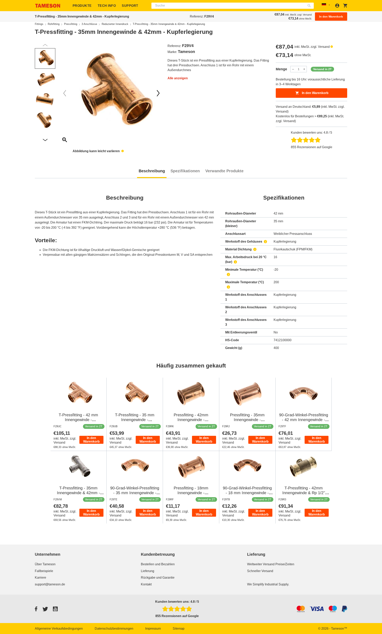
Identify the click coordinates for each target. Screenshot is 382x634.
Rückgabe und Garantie (157, 577)
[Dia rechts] (64, 93)
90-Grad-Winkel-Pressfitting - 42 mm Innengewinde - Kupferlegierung (303, 420)
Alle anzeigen (178, 78)
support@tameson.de (50, 584)
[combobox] (232, 6)
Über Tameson (45, 564)
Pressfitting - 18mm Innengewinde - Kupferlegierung (191, 493)
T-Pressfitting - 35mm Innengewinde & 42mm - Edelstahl (78, 493)
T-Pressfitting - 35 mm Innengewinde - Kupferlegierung (134, 420)
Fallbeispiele (44, 571)
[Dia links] (158, 93)
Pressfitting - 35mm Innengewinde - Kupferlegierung (247, 420)
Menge (281, 69)
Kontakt (146, 584)
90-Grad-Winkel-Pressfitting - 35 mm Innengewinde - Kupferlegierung (134, 493)
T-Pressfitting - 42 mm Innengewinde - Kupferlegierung (78, 420)
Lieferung (147, 571)
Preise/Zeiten (284, 564)
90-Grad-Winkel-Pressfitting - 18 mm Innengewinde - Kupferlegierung (247, 493)
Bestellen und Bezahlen (158, 564)
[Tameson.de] (48, 5)
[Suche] (310, 6)
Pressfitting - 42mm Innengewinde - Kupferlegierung (191, 420)
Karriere (40, 577)
